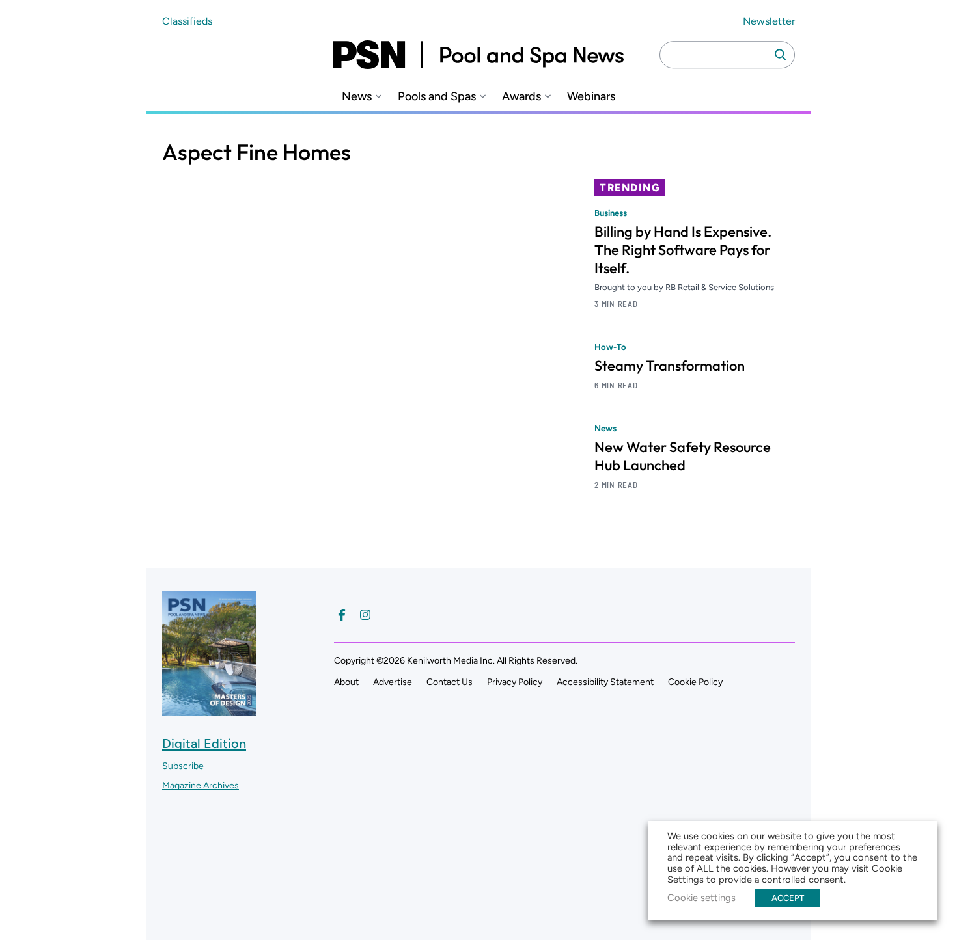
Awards (521, 96)
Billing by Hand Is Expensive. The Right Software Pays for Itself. (682, 249)
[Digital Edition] (209, 710)
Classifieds (187, 21)
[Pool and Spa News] (478, 54)
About (346, 682)
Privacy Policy (514, 682)
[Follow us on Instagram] (365, 615)
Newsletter (769, 21)
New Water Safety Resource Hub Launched (682, 456)
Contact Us (449, 682)
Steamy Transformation (669, 365)
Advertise (392, 682)
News (357, 96)
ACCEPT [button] (787, 898)
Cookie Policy (695, 682)
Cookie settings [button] (701, 898)
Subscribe (183, 766)
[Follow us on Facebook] (342, 615)
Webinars (591, 96)
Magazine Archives (200, 785)
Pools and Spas (437, 96)
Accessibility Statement (605, 682)
